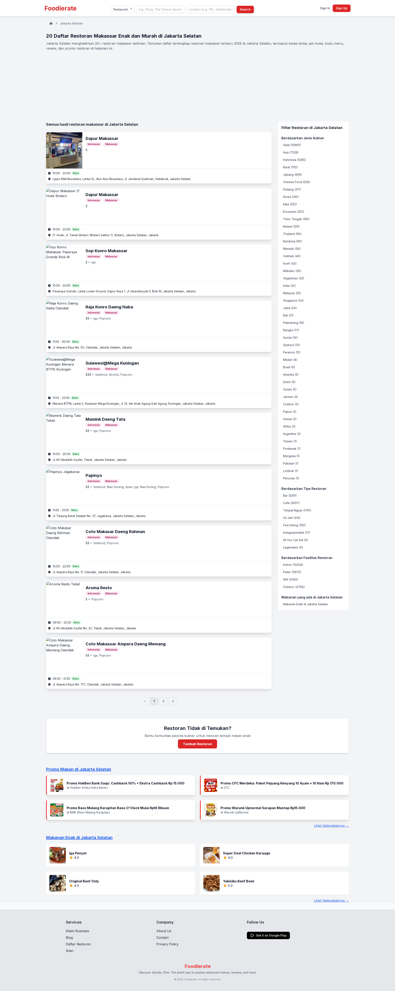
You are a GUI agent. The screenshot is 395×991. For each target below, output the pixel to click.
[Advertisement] (197, 86)
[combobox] (160, 9)
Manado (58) (292, 248)
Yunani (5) (290, 389)
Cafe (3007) (291, 503)
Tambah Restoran (197, 744)
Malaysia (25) (292, 293)
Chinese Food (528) (296, 182)
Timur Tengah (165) (296, 219)
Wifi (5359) (290, 579)
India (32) (289, 285)
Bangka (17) (291, 330)
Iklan (69, 951)
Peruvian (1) (291, 478)
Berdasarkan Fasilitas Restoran (306, 558)
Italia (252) (290, 204)
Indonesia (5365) (294, 159)
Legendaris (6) (293, 547)
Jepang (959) (292, 174)
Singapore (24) (293, 300)
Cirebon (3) (291, 404)
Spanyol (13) (291, 345)
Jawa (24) (290, 308)
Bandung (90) (292, 241)
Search (245, 9)
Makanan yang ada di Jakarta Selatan (312, 597)
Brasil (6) (289, 367)
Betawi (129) (291, 226)
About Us (163, 931)
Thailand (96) (292, 234)
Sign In (325, 8)
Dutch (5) (289, 382)
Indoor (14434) (293, 564)
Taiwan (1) (290, 441)
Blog (69, 937)
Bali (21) (288, 315)
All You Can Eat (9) (295, 540)
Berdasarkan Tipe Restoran (303, 489)
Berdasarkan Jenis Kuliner (302, 138)
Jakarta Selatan (71, 23)
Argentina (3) (292, 434)
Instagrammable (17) (296, 532)
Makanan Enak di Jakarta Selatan (305, 604)
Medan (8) (290, 359)
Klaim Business (77, 931)
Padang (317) (292, 189)
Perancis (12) (292, 352)
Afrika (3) (289, 426)
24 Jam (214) (292, 517)
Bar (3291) (290, 495)
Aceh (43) (290, 263)
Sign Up (341, 8)
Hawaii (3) (290, 419)
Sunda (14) (290, 337)
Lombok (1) (290, 471)
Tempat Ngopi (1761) (297, 510)
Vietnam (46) (292, 256)
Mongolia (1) (291, 456)
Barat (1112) (290, 167)
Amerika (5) (291, 374)
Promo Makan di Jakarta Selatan (78, 769)
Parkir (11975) (292, 572)
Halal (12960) (292, 145)
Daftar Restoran (78, 944)
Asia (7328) (291, 152)
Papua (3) (289, 411)
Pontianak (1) (292, 448)
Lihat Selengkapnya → (331, 826)
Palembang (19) (293, 322)
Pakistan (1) (291, 463)
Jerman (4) (290, 396)
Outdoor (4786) (294, 587)
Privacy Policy (167, 944)
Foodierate (60, 8)
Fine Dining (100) (294, 525)
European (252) (293, 211)
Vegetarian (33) (293, 278)
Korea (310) (291, 197)
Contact (162, 937)
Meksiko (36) (292, 271)
